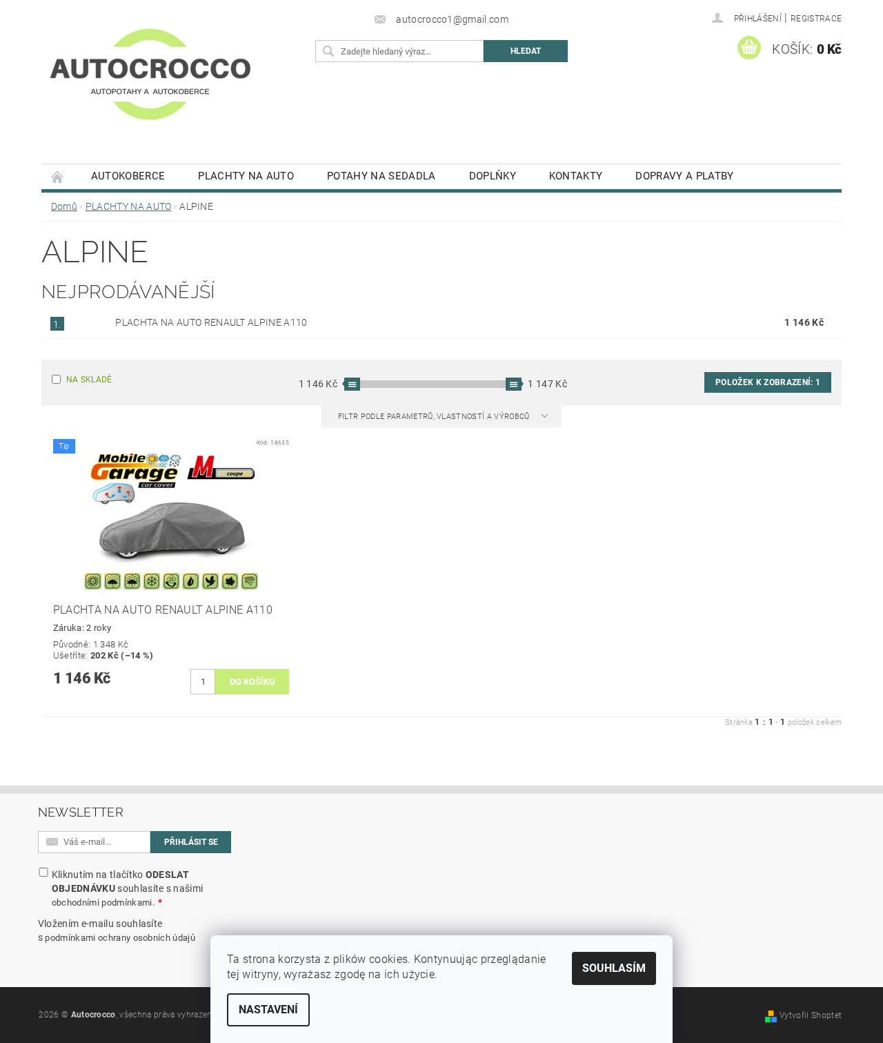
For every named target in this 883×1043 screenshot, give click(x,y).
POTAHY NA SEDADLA (381, 176)
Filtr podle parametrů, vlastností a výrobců (435, 416)
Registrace (816, 18)
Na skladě (89, 379)
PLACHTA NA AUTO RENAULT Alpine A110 (211, 322)
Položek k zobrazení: (767, 382)
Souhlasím (614, 968)
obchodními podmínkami (102, 902)
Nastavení (268, 1009)
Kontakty (576, 176)
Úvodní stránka (58, 176)
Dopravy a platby (684, 176)
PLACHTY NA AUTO (246, 176)
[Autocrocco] (150, 88)
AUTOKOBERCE (128, 176)
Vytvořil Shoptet (811, 1015)
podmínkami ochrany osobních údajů (120, 938)
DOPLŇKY (492, 176)
